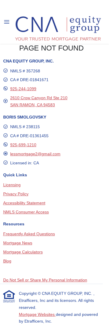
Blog (7, 261)
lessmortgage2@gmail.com (35, 154)
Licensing (12, 184)
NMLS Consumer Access (26, 212)
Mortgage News (17, 243)
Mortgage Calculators (23, 252)
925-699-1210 (23, 144)
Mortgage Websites (37, 314)
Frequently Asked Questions (29, 233)
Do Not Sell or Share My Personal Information (45, 280)
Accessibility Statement (24, 203)
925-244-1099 (23, 88)
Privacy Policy (15, 194)
